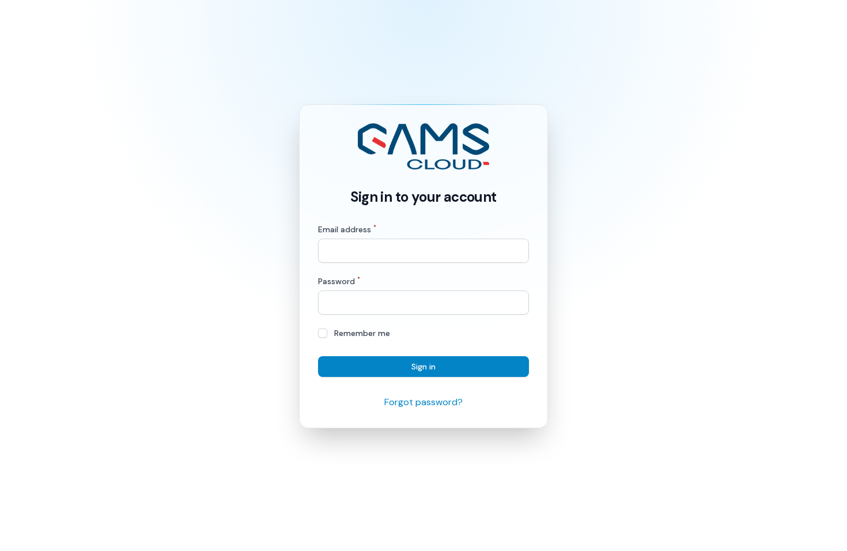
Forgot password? (423, 402)
